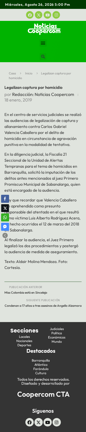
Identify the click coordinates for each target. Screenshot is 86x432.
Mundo (57, 341)
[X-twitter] (38, 15)
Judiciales (57, 329)
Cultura (40, 373)
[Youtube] (47, 15)
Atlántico (40, 364)
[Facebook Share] (5, 199)
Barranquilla (41, 360)
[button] (43, 43)
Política (56, 333)
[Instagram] (56, 15)
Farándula (41, 369)
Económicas (56, 337)
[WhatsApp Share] (5, 217)
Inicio (28, 73)
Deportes (24, 345)
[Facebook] (30, 15)
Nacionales (24, 341)
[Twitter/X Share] (5, 208)
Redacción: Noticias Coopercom (43, 94)
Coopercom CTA (43, 394)
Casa (12, 73)
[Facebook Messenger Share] (5, 227)
